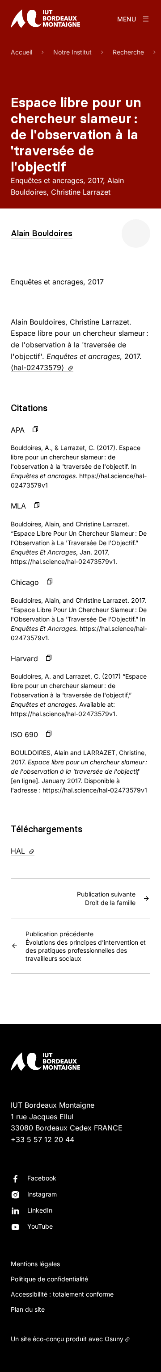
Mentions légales (35, 1264)
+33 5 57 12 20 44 (42, 1139)
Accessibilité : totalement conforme (62, 1294)
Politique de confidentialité (49, 1279)
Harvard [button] (24, 658)
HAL (41, 851)
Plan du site (28, 1309)
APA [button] (18, 429)
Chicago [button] (25, 582)
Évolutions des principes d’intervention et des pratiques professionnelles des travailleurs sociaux (85, 946)
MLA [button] (18, 505)
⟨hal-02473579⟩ (42, 367)
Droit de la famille (106, 898)
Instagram (42, 1194)
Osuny (114, 1339)
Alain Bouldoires (41, 233)
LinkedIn (39, 1210)
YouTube (40, 1226)
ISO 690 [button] (24, 734)
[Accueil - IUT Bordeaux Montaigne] (45, 18)
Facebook (41, 1178)
